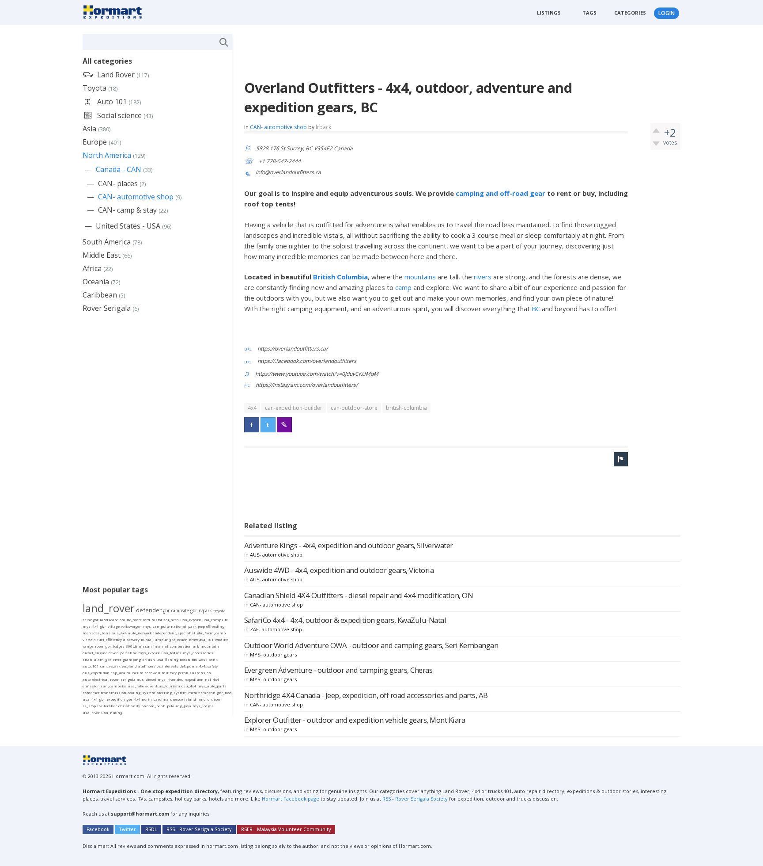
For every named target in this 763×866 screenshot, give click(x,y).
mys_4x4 (90, 626)
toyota (219, 611)
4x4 (252, 408)
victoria (89, 639)
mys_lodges (203, 705)
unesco (176, 699)
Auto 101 (112, 102)
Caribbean (100, 295)
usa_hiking (111, 712)
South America (107, 242)
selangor (90, 619)
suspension (200, 672)
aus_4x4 (119, 632)
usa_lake (136, 685)
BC (537, 308)
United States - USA (128, 226)
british (148, 659)
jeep (201, 626)
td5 (194, 659)
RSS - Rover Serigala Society (415, 798)
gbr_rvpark (201, 610)
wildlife (221, 639)
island (190, 699)
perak (183, 672)
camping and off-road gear (500, 193)
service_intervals (163, 666)
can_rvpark (110, 666)
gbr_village (110, 626)
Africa (92, 268)
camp (404, 287)
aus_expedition (96, 672)
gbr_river (113, 659)
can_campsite (113, 685)
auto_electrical (96, 679)
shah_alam (93, 659)
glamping (132, 659)
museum (135, 672)
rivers (483, 276)
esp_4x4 (118, 672)
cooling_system (141, 692)
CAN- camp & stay (127, 210)
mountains (421, 276)
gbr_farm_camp (211, 632)
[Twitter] (268, 424)
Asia (89, 129)
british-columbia (406, 408)
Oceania (96, 281)
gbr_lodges (115, 646)
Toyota (94, 88)
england (129, 666)
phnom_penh (153, 705)
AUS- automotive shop (276, 554)
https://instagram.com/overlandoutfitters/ (307, 385)
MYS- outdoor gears (273, 654)
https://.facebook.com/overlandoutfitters (306, 361)
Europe (95, 142)
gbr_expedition (112, 699)
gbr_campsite (176, 610)
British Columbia (340, 276)
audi (142, 666)
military (169, 672)
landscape (109, 619)
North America (107, 155)
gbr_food (224, 692)
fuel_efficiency (109, 639)
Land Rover (116, 75)
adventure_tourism (162, 685)
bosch (185, 659)
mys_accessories (198, 652)
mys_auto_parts (212, 685)
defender (149, 610)
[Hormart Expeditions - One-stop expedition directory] (115, 11)
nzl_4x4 (212, 679)
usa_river (91, 712)
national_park (183, 626)
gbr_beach (178, 639)
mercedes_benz (96, 632)
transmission (113, 692)
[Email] (284, 424)
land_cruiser (209, 699)
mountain (209, 646)
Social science (119, 115)
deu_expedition (190, 679)
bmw (193, 639)
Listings (549, 12)
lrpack (323, 127)
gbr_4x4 (133, 699)
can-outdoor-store (354, 408)
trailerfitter (107, 705)
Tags (589, 12)
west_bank (208, 659)
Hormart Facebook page (290, 798)
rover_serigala (123, 679)
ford (146, 619)
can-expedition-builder (293, 408)
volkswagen (131, 626)
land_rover (109, 608)
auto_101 (91, 666)
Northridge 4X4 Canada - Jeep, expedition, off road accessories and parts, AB (366, 695)
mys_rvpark (149, 652)
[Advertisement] (405, 54)
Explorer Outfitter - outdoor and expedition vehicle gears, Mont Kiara (354, 720)
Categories (630, 12)
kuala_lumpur (154, 639)
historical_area (165, 619)
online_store (131, 619)
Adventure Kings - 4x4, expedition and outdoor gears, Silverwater (348, 545)
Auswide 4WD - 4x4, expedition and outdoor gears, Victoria (339, 570)
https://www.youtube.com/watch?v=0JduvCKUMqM (316, 374)
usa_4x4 (90, 699)
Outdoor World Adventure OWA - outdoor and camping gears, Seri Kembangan (371, 645)
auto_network (140, 632)
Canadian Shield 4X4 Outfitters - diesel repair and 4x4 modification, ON (358, 595)
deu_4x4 (188, 685)
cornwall (152, 672)
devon (114, 652)
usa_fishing (167, 659)
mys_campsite (156, 626)
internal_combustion (172, 646)
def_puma (189, 666)
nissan (145, 646)
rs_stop (89, 705)
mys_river (167, 679)
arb (196, 646)
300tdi (131, 646)
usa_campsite (215, 619)
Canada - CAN (118, 169)
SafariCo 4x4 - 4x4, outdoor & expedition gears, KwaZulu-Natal (345, 620)
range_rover (93, 646)
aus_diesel (146, 679)
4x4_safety (208, 666)
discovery (131, 639)
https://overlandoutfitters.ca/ (292, 348)
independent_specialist (174, 632)
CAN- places (118, 183)
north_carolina (155, 699)
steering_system (172, 692)
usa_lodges (171, 652)
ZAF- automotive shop (276, 629)
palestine (128, 652)
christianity (129, 705)
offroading (215, 626)
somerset (91, 692)
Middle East (102, 255)
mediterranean (201, 692)
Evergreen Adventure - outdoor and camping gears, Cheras (338, 670)
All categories (107, 61)
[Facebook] (251, 424)
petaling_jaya (179, 705)
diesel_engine (95, 652)
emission (91, 685)
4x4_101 (206, 639)
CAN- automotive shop (278, 127)
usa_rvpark (190, 619)
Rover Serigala (107, 308)
